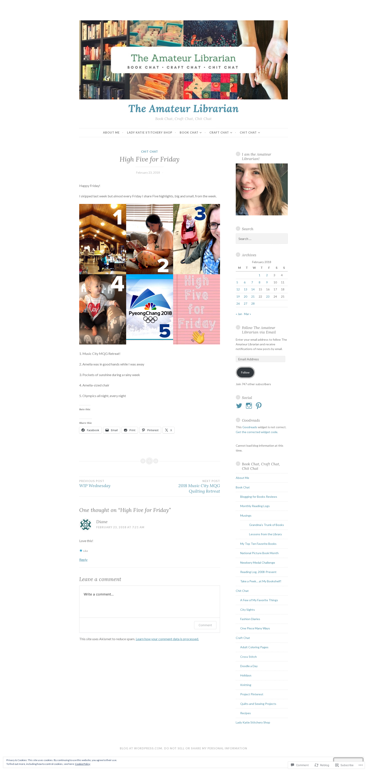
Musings (245, 515)
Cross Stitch (248, 656)
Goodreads (249, 427)
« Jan (239, 314)
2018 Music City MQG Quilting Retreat (199, 486)
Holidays (245, 675)
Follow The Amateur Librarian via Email (259, 330)
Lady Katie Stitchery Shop (149, 132)
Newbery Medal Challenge (257, 562)
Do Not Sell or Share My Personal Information (205, 748)
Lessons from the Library (265, 534)
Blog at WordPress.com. (141, 748)
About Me (111, 132)
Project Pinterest (251, 694)
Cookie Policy (82, 763)
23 (268, 296)
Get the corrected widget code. (257, 432)
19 (238, 296)
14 (253, 289)
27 (245, 303)
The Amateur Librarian (183, 108)
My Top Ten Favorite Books (258, 543)
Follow (245, 372)
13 (245, 289)
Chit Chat (248, 132)
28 (253, 303)
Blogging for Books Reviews (258, 496)
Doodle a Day (249, 666)
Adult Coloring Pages (254, 647)
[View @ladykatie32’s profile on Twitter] (240, 405)
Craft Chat (219, 132)
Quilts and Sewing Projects (258, 703)
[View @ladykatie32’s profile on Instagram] (250, 405)
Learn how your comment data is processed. (167, 639)
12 (238, 289)
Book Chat (189, 132)
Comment (205, 625)
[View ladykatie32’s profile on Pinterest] (259, 405)
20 (245, 296)
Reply (83, 560)
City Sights (247, 609)
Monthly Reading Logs (255, 506)
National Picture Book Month (259, 553)
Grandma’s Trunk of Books (266, 525)
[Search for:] (262, 239)
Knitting (245, 685)
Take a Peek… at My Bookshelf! (260, 581)
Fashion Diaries (250, 619)
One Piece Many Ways (255, 628)
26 (238, 303)
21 (253, 296)
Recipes (245, 713)
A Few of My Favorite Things (259, 600)
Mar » (247, 314)
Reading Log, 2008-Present (258, 572)
